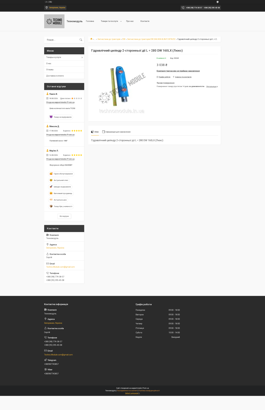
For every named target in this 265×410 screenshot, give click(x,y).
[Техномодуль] (54, 21)
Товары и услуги (53, 57)
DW (123, 39)
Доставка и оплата (55, 76)
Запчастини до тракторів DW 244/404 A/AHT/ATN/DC (151, 39)
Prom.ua (146, 388)
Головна (90, 21)
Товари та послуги (109, 21)
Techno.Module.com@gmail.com (60, 267)
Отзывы (49, 69)
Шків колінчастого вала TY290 (62, 108)
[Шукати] (81, 40)
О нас (48, 63)
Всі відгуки (64, 216)
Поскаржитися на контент (127, 391)
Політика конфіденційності (149, 391)
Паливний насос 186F (58, 141)
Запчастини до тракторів (109, 39)
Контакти (145, 21)
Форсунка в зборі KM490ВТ (61, 165)
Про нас (130, 21)
